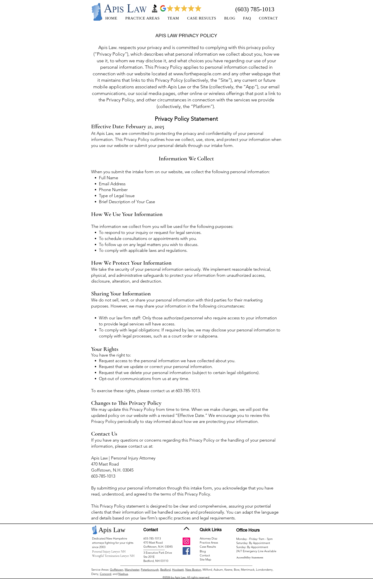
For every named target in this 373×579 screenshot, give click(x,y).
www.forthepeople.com (197, 73)
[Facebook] (186, 551)
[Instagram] (186, 541)
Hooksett (178, 569)
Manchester (132, 569)
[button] (173, 18)
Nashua (123, 574)
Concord (105, 574)
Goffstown (116, 569)
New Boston (193, 569)
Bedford (165, 569)
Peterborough (150, 569)
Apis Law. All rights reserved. (192, 577)
